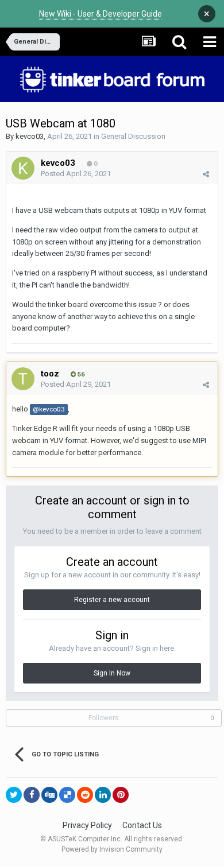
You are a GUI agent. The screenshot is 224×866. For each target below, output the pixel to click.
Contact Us (142, 825)
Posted (76, 173)
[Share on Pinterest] (121, 795)
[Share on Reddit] (85, 795)
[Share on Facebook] (32, 795)
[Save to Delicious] (67, 795)
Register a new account (112, 600)
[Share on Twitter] (14, 795)
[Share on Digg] (49, 795)
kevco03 (30, 136)
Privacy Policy (87, 825)
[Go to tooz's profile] (22, 378)
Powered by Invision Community (112, 849)
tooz (50, 373)
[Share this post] (206, 174)
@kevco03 (49, 409)
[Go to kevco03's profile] (22, 168)
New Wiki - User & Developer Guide (100, 13)
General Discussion (133, 136)
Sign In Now (112, 673)
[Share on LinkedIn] (103, 795)
